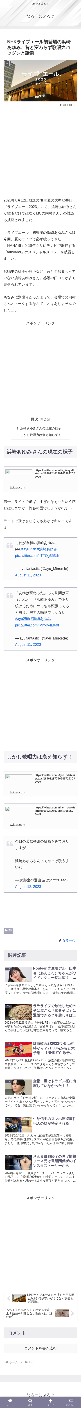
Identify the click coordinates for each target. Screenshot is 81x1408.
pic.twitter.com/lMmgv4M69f (37, 625)
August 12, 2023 (28, 887)
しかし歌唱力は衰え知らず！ (40, 435)
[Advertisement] (40, 150)
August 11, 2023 (28, 575)
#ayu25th (28, 549)
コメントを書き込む (40, 1348)
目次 (34, 419)
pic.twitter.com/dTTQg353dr (37, 556)
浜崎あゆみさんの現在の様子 (40, 428)
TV (10, 930)
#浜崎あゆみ (47, 549)
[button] (72, 1064)
